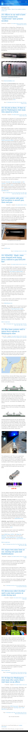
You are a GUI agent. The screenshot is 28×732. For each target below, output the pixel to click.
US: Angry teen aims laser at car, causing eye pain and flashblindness (13, 551)
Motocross (15, 672)
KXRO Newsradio (14, 706)
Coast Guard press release (7, 140)
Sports (21, 673)
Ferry (21, 192)
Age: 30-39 (23, 712)
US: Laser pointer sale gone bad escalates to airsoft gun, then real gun (12, 200)
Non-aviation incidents (15, 23)
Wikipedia (3, 535)
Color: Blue (17, 193)
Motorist (20, 544)
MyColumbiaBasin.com (9, 80)
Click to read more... (6, 321)
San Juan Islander (16, 182)
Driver (18, 102)
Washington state (11, 102)
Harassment (20, 586)
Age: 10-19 (15, 585)
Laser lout (24, 672)
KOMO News (7, 534)
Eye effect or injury (23, 23)
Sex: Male (25, 193)
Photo (17, 673)
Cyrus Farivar (15, 192)
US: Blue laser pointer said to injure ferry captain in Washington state (13, 331)
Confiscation (24, 337)
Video (19, 673)
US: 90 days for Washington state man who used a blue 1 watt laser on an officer (12, 680)
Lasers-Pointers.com (20, 538)
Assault (22, 585)
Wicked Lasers (24, 713)
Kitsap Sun (19, 534)
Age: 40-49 (23, 102)
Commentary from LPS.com (22, 24)
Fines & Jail (25, 115)
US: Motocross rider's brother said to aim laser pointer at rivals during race (13, 593)
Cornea (25, 103)
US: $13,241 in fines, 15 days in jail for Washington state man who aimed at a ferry (13, 110)
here (14, 99)
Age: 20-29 (21, 193)
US (6, 102)
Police (15, 102)
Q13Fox (12, 534)
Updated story (19, 337)
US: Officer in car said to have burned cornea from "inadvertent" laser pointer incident (13, 17)
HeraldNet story (4, 190)
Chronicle (8, 182)
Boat (19, 192)
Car (19, 102)
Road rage (25, 586)
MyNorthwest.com (8, 303)
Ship (23, 192)
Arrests (21, 114)
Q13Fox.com (7, 248)
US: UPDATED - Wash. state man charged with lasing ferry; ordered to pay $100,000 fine (13, 258)
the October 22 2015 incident (16, 271)
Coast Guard (18, 323)
